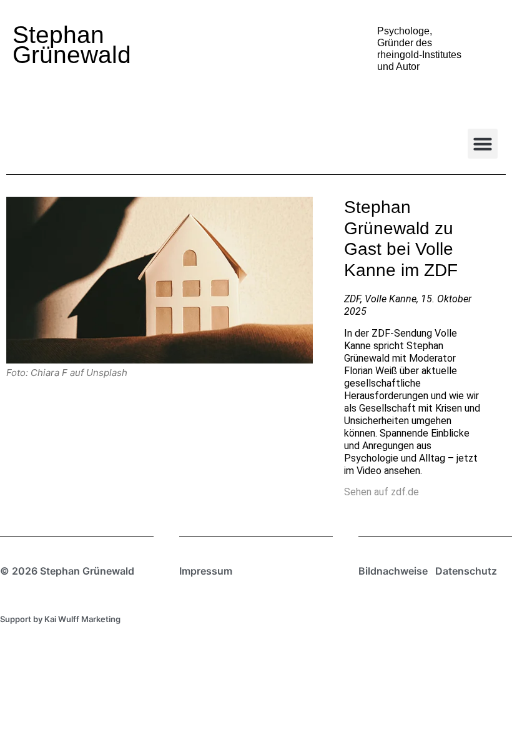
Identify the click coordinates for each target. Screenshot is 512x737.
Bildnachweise (393, 571)
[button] (483, 144)
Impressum (205, 571)
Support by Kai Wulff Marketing (60, 619)
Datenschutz (466, 571)
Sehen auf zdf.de (381, 492)
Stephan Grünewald (71, 44)
